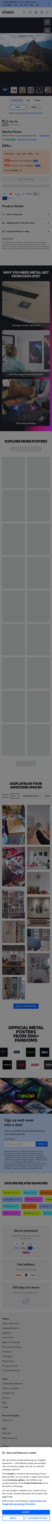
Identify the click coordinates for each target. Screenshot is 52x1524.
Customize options (37, 1518)
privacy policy (36, 1501)
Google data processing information (18, 1504)
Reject (13, 1518)
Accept (26, 1512)
